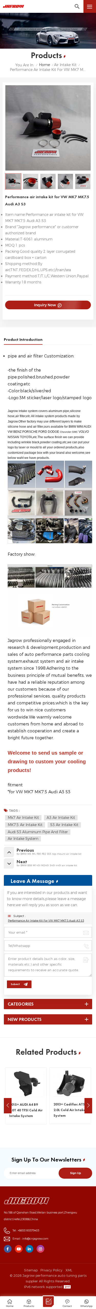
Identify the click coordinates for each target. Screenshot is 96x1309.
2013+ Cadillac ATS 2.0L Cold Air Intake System (70, 1110)
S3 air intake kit (64, 824)
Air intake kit (65, 65)
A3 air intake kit (61, 817)
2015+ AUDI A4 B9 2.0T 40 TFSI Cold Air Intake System (25, 1110)
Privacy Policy (51, 1270)
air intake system (23, 838)
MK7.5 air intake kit (25, 824)
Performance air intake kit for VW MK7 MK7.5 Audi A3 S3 (46, 920)
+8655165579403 (28, 1230)
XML (69, 1270)
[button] (88, 1105)
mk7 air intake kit (23, 817)
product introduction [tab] (23, 339)
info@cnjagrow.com (35, 1238)
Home (44, 65)
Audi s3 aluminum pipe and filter (38, 832)
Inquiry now (45, 305)
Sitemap (31, 1270)
